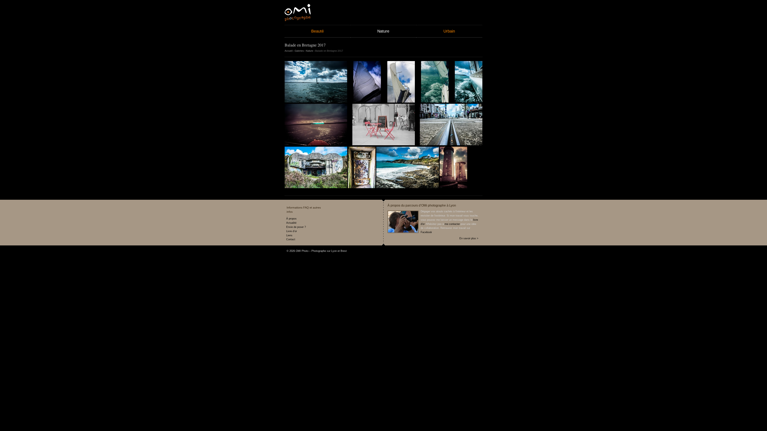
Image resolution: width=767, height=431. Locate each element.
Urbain (449, 31)
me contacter (452, 223)
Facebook (426, 232)
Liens (289, 235)
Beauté (317, 31)
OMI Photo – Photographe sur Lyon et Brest (298, 12)
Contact (290, 239)
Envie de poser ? (296, 226)
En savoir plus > (468, 238)
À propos (291, 218)
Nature (383, 31)
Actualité (291, 222)
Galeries (299, 50)
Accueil (289, 50)
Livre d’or (291, 231)
